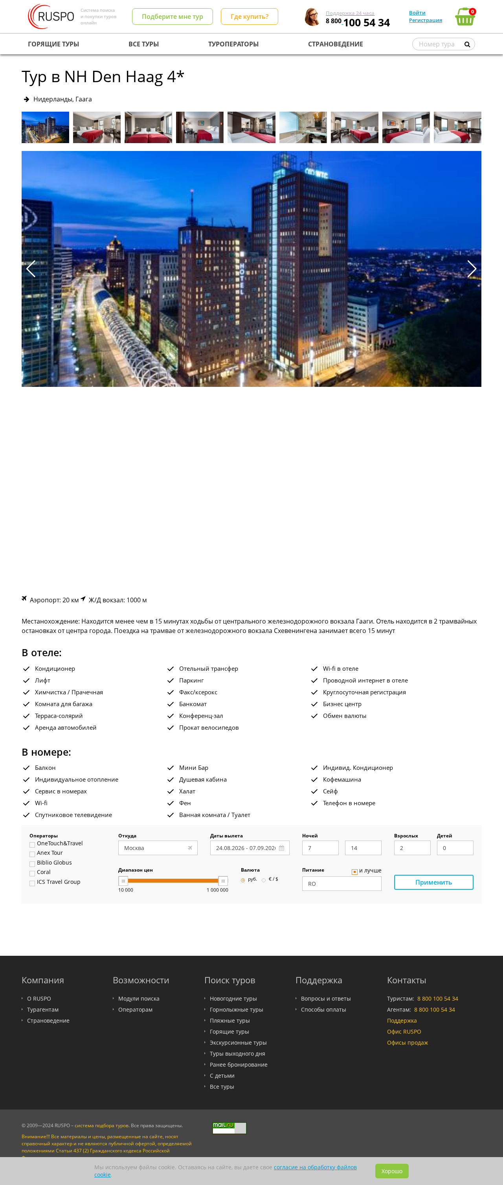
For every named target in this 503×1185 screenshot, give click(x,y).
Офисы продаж (407, 1042)
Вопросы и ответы (326, 998)
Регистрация (425, 20)
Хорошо (392, 1171)
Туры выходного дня (237, 1053)
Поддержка (402, 1020)
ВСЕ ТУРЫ (144, 44)
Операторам (135, 1009)
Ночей (310, 836)
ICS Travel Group (59, 882)
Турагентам (43, 1009)
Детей (444, 836)
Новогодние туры (233, 998)
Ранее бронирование (239, 1064)
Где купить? (249, 16)
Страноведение (48, 1020)
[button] (472, 269)
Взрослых (406, 836)
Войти (417, 12)
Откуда (127, 836)
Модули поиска (139, 998)
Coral (44, 872)
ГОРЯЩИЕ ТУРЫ (53, 44)
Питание (313, 870)
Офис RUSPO (404, 1031)
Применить (433, 882)
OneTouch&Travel (60, 844)
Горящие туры (229, 1031)
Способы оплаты (323, 1009)
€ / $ (273, 879)
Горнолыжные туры (236, 1009)
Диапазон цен (135, 870)
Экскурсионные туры (238, 1042)
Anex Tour (50, 853)
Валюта (250, 870)
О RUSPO (39, 998)
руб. (252, 879)
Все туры (222, 1086)
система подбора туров (102, 1125)
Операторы (43, 836)
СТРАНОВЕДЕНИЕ (335, 44)
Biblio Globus (54, 863)
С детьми (222, 1075)
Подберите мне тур (172, 16)
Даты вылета (226, 836)
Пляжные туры (230, 1020)
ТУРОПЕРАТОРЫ (233, 44)
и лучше (370, 871)
